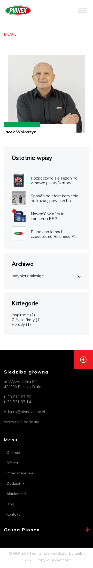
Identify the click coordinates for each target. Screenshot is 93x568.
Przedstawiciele (19, 473)
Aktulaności (16, 493)
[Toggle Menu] (82, 10)
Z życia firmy (23, 319)
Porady (18, 324)
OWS (26, 560)
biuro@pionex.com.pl (26, 411)
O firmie (13, 452)
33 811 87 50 (19, 396)
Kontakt (13, 514)
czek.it (79, 553)
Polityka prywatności (53, 560)
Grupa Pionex (22, 530)
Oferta (12, 462)
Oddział (13, 483)
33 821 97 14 (19, 401)
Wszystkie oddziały (21, 421)
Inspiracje (20, 314)
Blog (10, 504)
